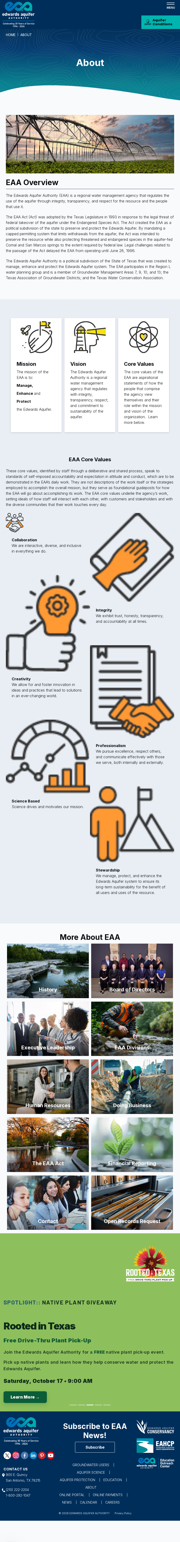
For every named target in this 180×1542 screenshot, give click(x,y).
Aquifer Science (91, 1472)
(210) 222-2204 (17, 1490)
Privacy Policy (123, 1513)
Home (10, 35)
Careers (112, 1502)
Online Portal (72, 1495)
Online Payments (108, 1495)
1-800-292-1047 (18, 1495)
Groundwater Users (90, 1465)
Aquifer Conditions (162, 22)
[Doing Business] (132, 1086)
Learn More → (25, 1397)
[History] (48, 970)
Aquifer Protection (77, 1480)
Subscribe (95, 1447)
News (67, 1502)
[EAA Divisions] (132, 1028)
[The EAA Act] (48, 1144)
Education (112, 1480)
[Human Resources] (48, 1086)
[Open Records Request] (132, 1202)
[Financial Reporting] (132, 1144)
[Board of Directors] (132, 970)
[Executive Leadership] (48, 1028)
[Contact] (48, 1202)
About (91, 1487)
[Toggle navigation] (171, 5)
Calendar (88, 1502)
